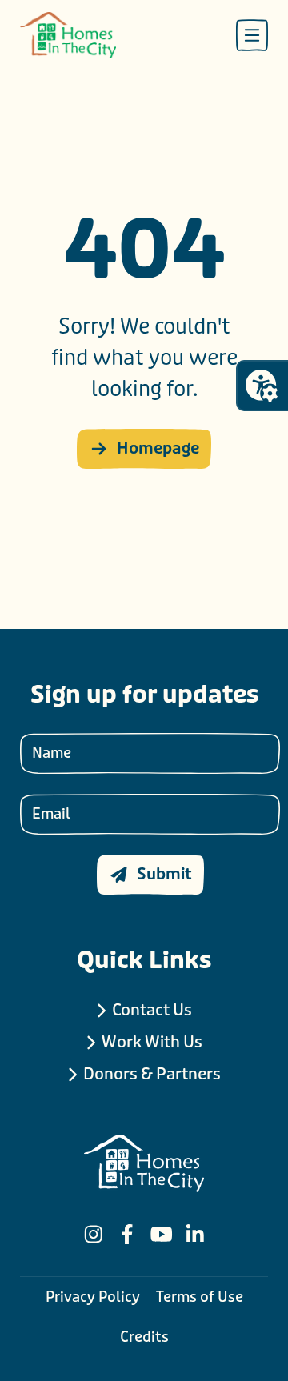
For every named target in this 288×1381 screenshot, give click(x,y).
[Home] (68, 35)
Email (51, 814)
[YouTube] (161, 1234)
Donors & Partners (152, 1074)
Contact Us (152, 1010)
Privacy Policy (93, 1297)
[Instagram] (93, 1234)
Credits (144, 1337)
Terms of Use (199, 1297)
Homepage (158, 448)
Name (51, 753)
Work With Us (152, 1042)
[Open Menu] (252, 35)
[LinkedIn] (195, 1234)
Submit (164, 874)
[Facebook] (127, 1234)
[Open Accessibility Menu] (262, 386)
